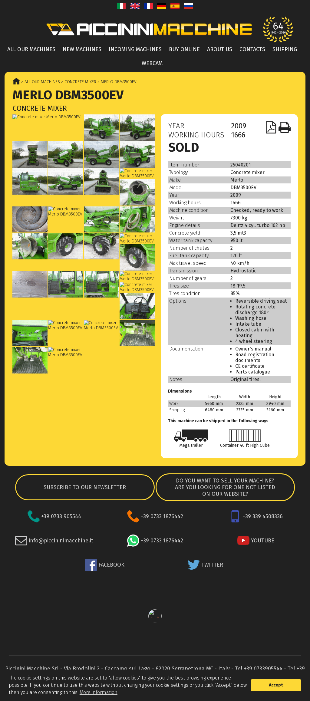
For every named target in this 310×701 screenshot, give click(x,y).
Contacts (252, 49)
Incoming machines (135, 49)
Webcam (152, 63)
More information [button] (98, 692)
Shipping (284, 49)
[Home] (155, 29)
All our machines (31, 49)
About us (219, 49)
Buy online (184, 49)
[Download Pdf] (271, 127)
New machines (82, 49)
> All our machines (40, 81)
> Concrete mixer (78, 81)
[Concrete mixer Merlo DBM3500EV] (47, 117)
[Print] (285, 127)
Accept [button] (276, 685)
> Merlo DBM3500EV (116, 81)
